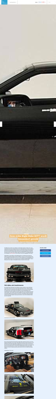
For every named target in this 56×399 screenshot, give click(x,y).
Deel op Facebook (46, 250)
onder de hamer (12, 253)
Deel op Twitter (46, 253)
